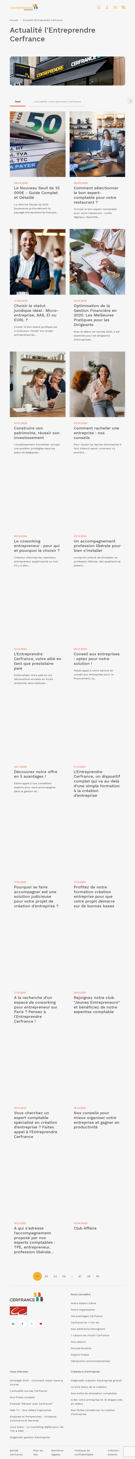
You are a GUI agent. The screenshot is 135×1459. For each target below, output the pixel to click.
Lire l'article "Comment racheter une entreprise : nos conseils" (93, 355)
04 (64, 1276)
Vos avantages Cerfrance (86, 1316)
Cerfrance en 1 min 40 (85, 1322)
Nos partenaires (81, 1348)
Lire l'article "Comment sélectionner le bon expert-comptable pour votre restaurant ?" (95, 117)
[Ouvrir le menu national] (123, 7)
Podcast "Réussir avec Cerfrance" (31, 1403)
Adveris (112, 1454)
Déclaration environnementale (90, 1361)
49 (97, 1276)
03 (55, 1276)
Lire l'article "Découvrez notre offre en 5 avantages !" (36, 698)
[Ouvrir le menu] (115, 7)
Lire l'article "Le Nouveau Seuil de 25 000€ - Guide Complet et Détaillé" (37, 115)
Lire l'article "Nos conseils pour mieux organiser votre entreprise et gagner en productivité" (95, 1042)
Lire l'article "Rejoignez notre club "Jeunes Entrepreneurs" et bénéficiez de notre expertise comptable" (97, 926)
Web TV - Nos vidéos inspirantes (30, 1410)
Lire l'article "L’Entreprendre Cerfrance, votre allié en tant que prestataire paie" (35, 581)
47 (79, 1276)
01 (37, 1276)
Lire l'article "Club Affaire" (86, 1153)
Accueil (14, 20)
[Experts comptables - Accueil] (19, 1311)
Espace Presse (80, 1354)
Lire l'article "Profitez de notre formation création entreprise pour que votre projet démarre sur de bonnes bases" (96, 816)
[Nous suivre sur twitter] (31, 1323)
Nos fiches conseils (22, 1397)
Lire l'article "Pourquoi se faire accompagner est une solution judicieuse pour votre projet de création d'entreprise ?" (37, 818)
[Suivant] (130, 101)
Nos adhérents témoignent (88, 1329)
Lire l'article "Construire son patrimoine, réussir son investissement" (36, 355)
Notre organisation (83, 1309)
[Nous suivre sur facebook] (22, 1323)
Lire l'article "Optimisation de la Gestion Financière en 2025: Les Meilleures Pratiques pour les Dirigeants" (95, 234)
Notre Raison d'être (83, 1303)
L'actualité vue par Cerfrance (28, 1390)
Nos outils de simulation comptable (94, 1393)
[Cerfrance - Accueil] (24, 7)
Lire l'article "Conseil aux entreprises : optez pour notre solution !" (94, 581)
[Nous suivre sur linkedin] (13, 1323)
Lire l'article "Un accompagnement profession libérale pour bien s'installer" (95, 468)
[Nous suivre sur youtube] (41, 1323)
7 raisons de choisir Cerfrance (90, 1335)
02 (46, 1276)
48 (88, 1276)
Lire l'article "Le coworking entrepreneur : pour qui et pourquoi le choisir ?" (37, 468)
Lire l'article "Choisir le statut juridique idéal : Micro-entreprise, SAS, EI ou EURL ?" (36, 234)
